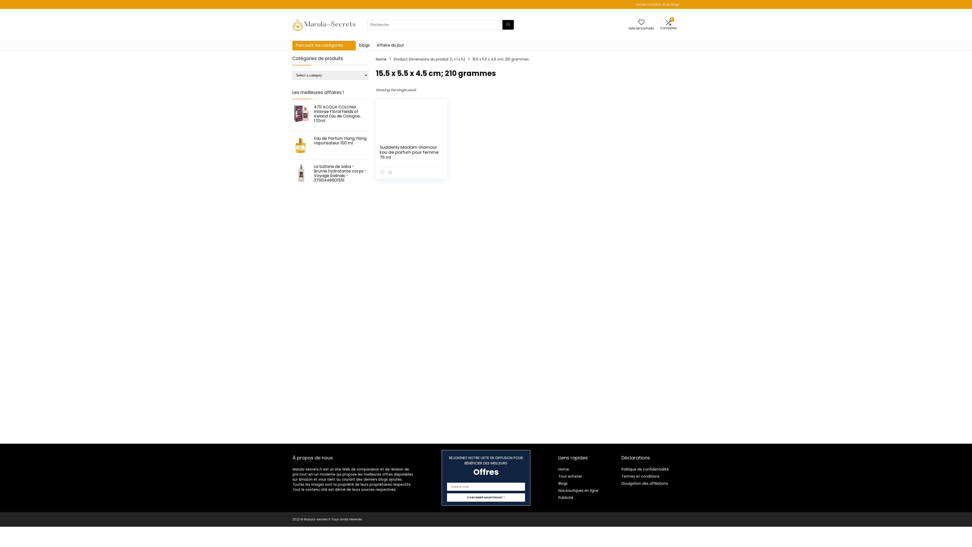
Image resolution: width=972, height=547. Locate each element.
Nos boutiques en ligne (578, 490)
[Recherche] (508, 25)
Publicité (565, 497)
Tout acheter (570, 476)
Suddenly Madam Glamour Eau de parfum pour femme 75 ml (409, 152)
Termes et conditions (640, 476)
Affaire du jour (390, 45)
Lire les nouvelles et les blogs (658, 4)
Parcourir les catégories (319, 45)
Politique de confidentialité (645, 469)
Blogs (563, 483)
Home (381, 59)
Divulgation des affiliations (644, 483)
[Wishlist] (641, 22)
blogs (364, 45)
